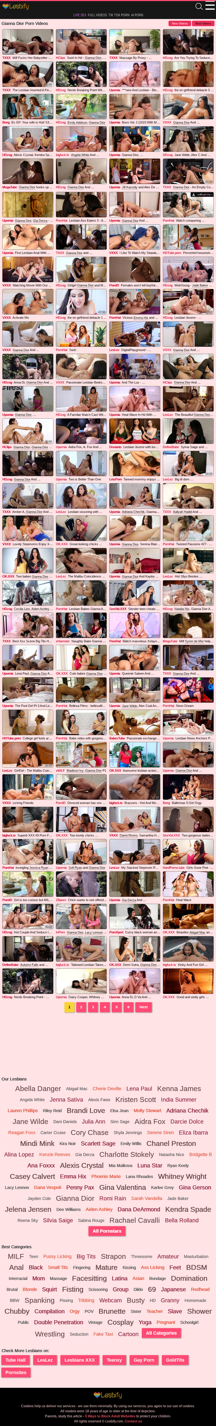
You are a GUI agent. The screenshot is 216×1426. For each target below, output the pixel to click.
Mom (38, 1278)
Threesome (141, 1256)
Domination (189, 1278)
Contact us (133, 1421)
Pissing (66, 1300)
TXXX (6, 58)
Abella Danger (38, 1088)
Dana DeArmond (138, 1209)
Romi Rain (112, 1198)
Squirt (49, 1289)
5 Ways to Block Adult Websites (110, 1416)
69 (152, 1289)
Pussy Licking (57, 1256)
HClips (60, 58)
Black (36, 1267)
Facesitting (89, 1278)
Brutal (12, 1289)
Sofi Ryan (75, 867)
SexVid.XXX (117, 609)
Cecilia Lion (22, 609)
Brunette (112, 1311)
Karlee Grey (162, 1187)
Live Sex (79, 15)
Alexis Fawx (99, 1099)
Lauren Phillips (23, 1110)
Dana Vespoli (47, 1187)
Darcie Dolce (187, 1121)
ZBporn (61, 900)
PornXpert (116, 932)
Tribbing (86, 1300)
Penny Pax (80, 1187)
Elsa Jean (119, 1110)
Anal (16, 1267)
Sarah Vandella (146, 1198)
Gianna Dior (93, 58)
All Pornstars (107, 1231)
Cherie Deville (107, 1088)
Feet (175, 1267)
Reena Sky (28, 1220)
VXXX (167, 122)
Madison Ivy (75, 770)
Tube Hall (15, 1360)
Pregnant (166, 1322)
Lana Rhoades (139, 1176)
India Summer (178, 1100)
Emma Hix (141, 318)
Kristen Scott (135, 1099)
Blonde (30, 1289)
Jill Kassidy (130, 187)
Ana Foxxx (41, 1165)
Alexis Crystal (82, 1165)
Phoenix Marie (106, 1176)
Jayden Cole (39, 1198)
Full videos (97, 15)
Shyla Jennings (128, 1132)
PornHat (61, 220)
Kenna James (179, 1088)
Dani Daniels (65, 1121)
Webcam (110, 1300)
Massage (58, 1278)
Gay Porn (144, 1360)
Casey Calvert (32, 1176)
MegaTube (9, 187)
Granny (170, 1300)
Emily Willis (130, 1143)
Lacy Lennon (94, 932)
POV (89, 1311)
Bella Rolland (182, 1220)
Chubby (16, 1311)
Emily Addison (77, 122)
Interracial (18, 1278)
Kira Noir (67, 1143)
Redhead (200, 1289)
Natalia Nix (181, 609)
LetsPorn (115, 479)
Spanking (39, 1300)
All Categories (161, 1333)
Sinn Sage (120, 1121)
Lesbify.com (16, 7)
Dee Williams (68, 1209)
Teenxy (114, 1360)
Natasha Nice (171, 1154)
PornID (114, 285)
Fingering (81, 1267)
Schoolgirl (189, 1322)
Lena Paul (139, 1089)
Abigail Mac (197, 932)
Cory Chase (90, 1132)
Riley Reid (52, 1110)
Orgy (75, 1311)
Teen (33, 1256)
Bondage (157, 1278)
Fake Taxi (103, 1334)
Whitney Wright (182, 1176)
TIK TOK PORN (119, 15)
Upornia (114, 90)
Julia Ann (93, 1121)
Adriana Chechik (133, 512)
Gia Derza (40, 220)
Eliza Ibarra (193, 1132)
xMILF (60, 770)
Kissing (129, 1267)
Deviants (115, 447)
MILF (16, 1256)
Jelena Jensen (28, 1209)
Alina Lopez (19, 1154)
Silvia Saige (58, 1220)
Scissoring (98, 1289)
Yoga (145, 1322)
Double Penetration (58, 1322)
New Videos (180, 23)
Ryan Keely (178, 1165)
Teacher (154, 1311)
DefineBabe (171, 447)
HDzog (168, 58)
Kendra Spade (188, 1209)
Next (143, 1007)
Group (120, 1289)
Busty (136, 1300)
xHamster (63, 641)
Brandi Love (86, 1110)
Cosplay (120, 1322)
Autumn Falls (29, 964)
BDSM (196, 1267)
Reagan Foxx (21, 1132)
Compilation (49, 1311)
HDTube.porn (172, 253)
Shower (199, 1311)
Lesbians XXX (80, 1360)
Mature (106, 1267)
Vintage (95, 1322)
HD (153, 1300)
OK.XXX (62, 544)
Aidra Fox (150, 1121)
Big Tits (86, 1256)
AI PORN (137, 15)
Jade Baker (200, 285)
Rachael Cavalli (134, 1220)
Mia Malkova (120, 1165)
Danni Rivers (129, 835)
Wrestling (50, 1334)
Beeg (5, 122)
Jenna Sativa (66, 1100)
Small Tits (58, 1267)
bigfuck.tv (62, 155)
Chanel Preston (171, 1143)
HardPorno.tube (174, 867)
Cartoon (128, 1334)
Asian (138, 1278)
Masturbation (196, 1256)
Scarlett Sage (98, 1143)
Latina (119, 1278)
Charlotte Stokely (126, 1154)
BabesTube (117, 738)
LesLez (114, 350)
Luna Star (149, 1165)
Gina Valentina (122, 1187)
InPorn (60, 932)
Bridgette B (200, 1154)
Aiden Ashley (40, 609)
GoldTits (175, 1360)
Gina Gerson (195, 1187)
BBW (14, 1300)
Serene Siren (160, 1132)
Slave (175, 1311)
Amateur (168, 1256)
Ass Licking (152, 1267)
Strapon (113, 1256)
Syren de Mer (194, 641)
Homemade (195, 1300)
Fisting (72, 1289)
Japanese (173, 1289)
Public (23, 1322)
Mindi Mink (37, 1143)
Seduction (79, 1334)
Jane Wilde (129, 706)
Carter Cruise (53, 1132)
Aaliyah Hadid (182, 512)
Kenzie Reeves (54, 1154)
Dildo (138, 1289)
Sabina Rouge (91, 1220)
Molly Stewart (147, 1110)
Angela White (80, 155)
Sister (136, 1311)
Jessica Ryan (38, 867)
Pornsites (15, 1372)
